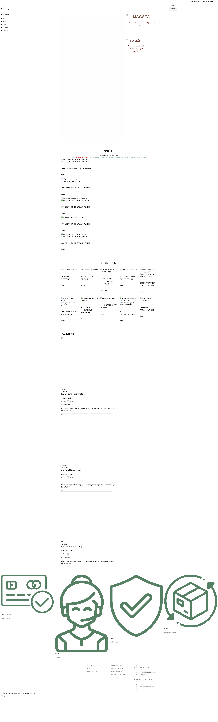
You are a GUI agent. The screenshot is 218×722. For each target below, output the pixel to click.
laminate (5, 24)
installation (6, 27)
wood (4, 21)
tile (4, 18)
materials (5, 30)
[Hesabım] (216, 1)
